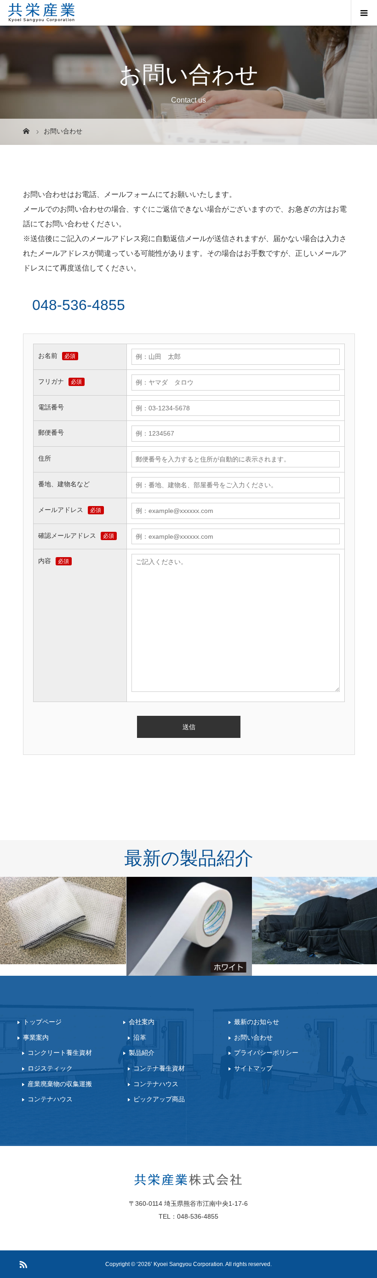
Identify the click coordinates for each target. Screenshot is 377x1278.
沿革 (139, 1037)
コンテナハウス (50, 1099)
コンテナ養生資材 (159, 1068)
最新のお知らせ (256, 1022)
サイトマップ (253, 1068)
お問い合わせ (253, 1037)
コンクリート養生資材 (60, 1053)
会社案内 (141, 1022)
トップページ (42, 1022)
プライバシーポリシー (266, 1053)
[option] (63, 920)
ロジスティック (50, 1068)
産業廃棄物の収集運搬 (60, 1084)
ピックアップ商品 (159, 1099)
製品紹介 (141, 1053)
